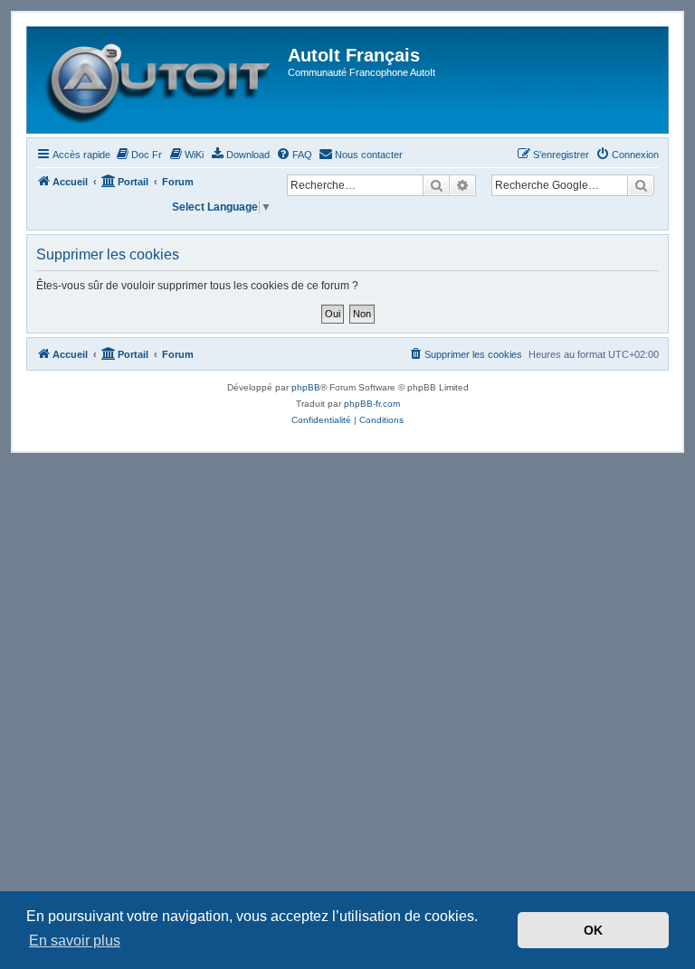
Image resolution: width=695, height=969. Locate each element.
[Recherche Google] (640, 185)
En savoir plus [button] (74, 940)
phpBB (305, 387)
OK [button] (593, 930)
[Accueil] (160, 80)
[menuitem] (138, 154)
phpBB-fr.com (372, 404)
